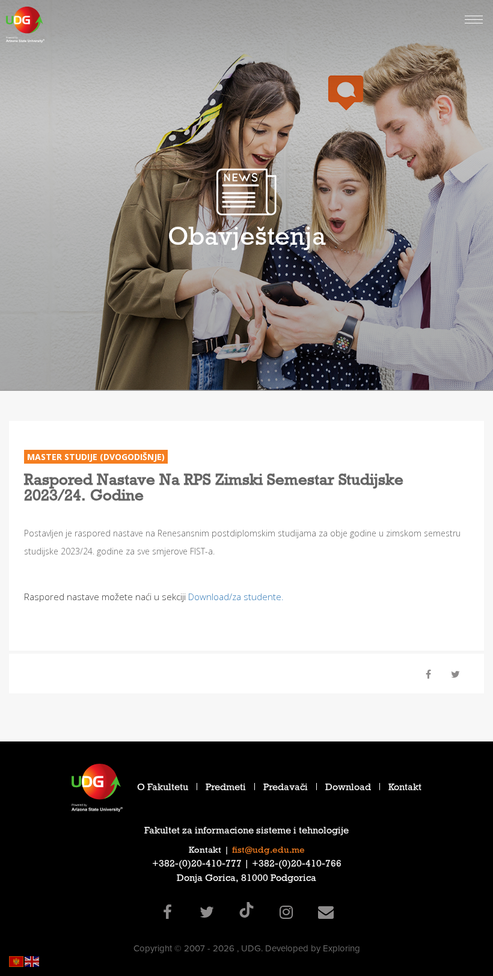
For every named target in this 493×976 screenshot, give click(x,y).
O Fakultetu (162, 788)
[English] (32, 960)
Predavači (285, 788)
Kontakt (404, 788)
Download (348, 788)
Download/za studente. (235, 597)
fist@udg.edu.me (268, 851)
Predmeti (226, 788)
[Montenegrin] (17, 960)
